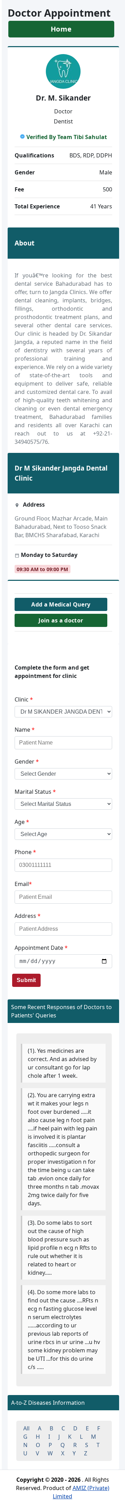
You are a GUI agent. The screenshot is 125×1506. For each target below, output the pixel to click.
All (26, 1428)
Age (22, 822)
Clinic (24, 699)
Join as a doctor (61, 620)
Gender (27, 761)
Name (25, 729)
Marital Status (35, 791)
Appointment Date (41, 948)
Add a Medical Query (61, 604)
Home (61, 29)
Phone (25, 852)
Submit (26, 980)
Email (23, 884)
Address (28, 916)
